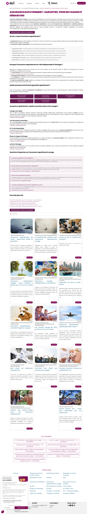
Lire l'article (29, 257)
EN (73, 3)
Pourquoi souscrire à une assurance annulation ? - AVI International (29, 445)
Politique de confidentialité (21, 511)
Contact (37, 3)
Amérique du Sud (36, 477)
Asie (64, 477)
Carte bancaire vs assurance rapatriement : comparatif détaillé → (26, 171)
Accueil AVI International (15, 8)
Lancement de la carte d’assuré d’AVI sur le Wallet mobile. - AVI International (63, 445)
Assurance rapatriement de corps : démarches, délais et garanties (22, 239)
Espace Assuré (81, 3)
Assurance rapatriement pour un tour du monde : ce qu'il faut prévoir (26, 200)
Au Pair (32, 486)
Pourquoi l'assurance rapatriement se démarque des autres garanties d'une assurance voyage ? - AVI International (30, 455)
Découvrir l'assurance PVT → (17, 133)
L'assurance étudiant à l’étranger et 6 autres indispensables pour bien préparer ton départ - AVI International (63, 450)
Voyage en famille (52, 493)
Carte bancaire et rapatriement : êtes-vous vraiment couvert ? (24, 204)
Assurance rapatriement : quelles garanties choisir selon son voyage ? (26, 206)
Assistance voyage (39, 235)
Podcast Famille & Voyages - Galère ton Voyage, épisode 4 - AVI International (30, 450)
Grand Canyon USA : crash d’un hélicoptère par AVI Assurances (70, 410)
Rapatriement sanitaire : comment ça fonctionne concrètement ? (25, 201)
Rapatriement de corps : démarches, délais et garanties (23, 203)
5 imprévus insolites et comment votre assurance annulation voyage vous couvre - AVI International (30, 460)
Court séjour (62, 280)
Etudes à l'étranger (36, 488)
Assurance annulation (37, 482)
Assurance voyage (39, 279)
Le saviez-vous (68, 488)
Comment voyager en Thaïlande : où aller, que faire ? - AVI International (63, 440)
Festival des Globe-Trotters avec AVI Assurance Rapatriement (22, 412)
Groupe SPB (35, 507)
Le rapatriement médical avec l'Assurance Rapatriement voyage (46, 239)
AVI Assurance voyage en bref (39, 505)
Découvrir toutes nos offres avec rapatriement (22, 32)
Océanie (33, 491)
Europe (48, 488)
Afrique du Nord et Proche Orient (66, 277)
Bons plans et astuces (39, 325)
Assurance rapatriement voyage (17, 235)
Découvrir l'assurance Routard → (18, 117)
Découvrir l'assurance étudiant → (18, 141)
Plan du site (17, 510)
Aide (43, 3)
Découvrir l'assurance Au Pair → (18, 148)
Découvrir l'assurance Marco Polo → (19, 125)
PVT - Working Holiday (70, 491)
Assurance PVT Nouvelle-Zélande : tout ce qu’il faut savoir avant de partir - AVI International (63, 455)
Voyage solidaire (69, 493)
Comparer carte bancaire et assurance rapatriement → (23, 74)
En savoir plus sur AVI (73, 366)
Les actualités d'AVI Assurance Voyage (30, 8)
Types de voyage (36, 493)
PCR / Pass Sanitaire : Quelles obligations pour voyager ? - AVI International (29, 440)
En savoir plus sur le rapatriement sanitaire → (22, 180)
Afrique (15, 473)
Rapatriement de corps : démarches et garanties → (23, 190)
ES (75, 3)
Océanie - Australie (53, 491)
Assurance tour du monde (16, 279)
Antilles (48, 477)
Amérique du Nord (52, 473)
